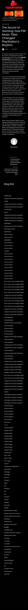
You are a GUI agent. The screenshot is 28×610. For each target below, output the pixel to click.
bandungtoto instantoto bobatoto (13, 394)
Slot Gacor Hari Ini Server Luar (12, 546)
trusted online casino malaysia (12, 533)
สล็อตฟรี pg (7, 519)
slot (5, 566)
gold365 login (7, 196)
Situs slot (6, 477)
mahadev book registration (11, 466)
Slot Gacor (7, 538)
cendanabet (7, 549)
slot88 (5, 557)
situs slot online (8, 563)
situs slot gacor (8, 571)
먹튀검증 (6, 508)
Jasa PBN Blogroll (8, 560)
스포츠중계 (7, 541)
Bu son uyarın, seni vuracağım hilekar (14, 281)
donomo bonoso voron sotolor (12, 516)
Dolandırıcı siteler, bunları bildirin (12, 323)
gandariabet (7, 223)
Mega (5, 483)
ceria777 (6, 463)
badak (6, 212)
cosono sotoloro (8, 234)
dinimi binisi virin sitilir (9, 229)
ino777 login (7, 461)
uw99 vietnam (8, 521)
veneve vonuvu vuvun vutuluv (12, 513)
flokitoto (6, 392)
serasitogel (7, 475)
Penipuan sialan (8, 430)
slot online (7, 505)
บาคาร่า (6, 425)
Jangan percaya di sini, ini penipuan (13, 198)
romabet (6, 251)
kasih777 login (8, 458)
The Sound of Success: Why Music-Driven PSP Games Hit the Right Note (11, 171)
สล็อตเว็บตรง (7, 422)
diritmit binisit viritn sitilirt (10, 510)
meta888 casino (8, 530)
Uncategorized (5, 24)
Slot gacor (7, 480)
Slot (5, 486)
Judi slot (6, 499)
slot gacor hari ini (8, 568)
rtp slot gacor (8, 452)
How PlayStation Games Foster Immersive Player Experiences (15, 161)
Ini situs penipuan (8, 317)
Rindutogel (7, 472)
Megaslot (6, 502)
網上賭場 (6, 527)
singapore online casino (10, 524)
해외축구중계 (7, 469)
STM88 (6, 201)
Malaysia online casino (10, 535)
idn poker (6, 555)
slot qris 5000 (7, 209)
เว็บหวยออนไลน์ (8, 419)
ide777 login (7, 455)
